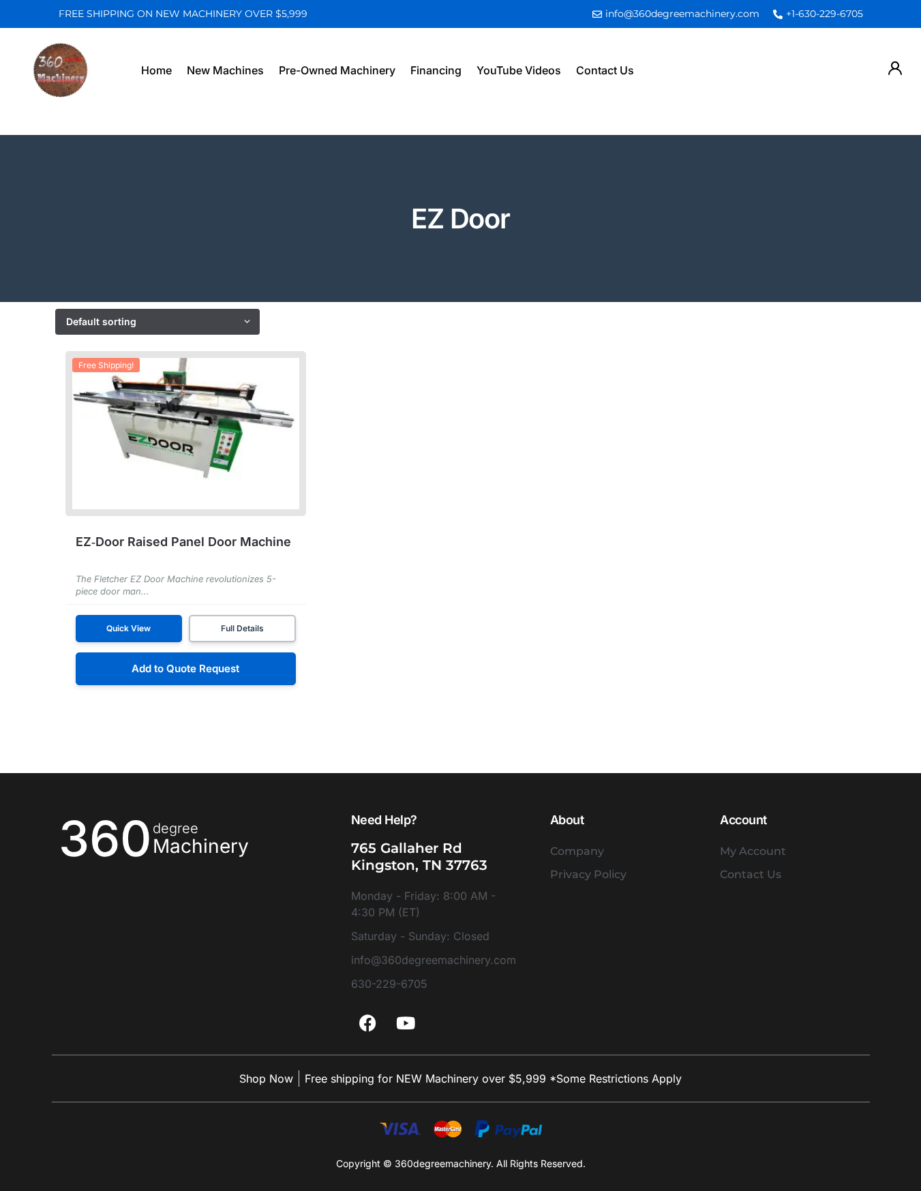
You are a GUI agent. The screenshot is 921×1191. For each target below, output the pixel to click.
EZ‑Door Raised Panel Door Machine (183, 541)
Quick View (128, 628)
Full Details (242, 628)
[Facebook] (368, 1023)
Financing (436, 70)
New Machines (225, 70)
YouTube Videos (519, 70)
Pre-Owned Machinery (337, 70)
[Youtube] (406, 1023)
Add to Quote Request (185, 668)
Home (156, 70)
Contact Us (605, 70)
